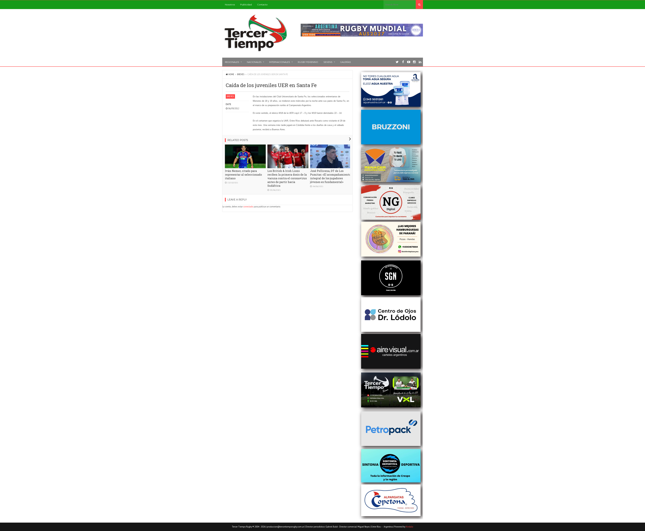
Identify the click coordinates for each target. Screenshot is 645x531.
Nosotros (230, 4)
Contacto (262, 4)
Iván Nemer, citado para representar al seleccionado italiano (243, 174)
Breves (240, 74)
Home (231, 74)
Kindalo (409, 526)
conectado (248, 206)
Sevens (328, 62)
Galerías (345, 62)
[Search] (419, 4)
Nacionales (254, 62)
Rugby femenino (308, 62)
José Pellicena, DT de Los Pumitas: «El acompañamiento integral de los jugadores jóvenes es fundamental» (330, 176)
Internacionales (279, 62)
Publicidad (246, 4)
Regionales (232, 62)
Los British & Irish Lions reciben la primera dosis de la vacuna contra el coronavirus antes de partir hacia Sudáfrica (287, 178)
